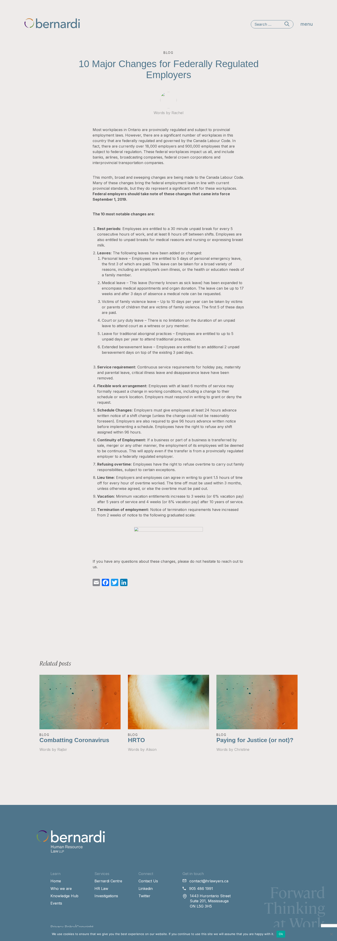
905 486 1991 (201, 888)
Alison (151, 749)
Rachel (177, 112)
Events (56, 903)
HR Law (101, 888)
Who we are (61, 888)
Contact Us (148, 881)
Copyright (84, 927)
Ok (281, 934)
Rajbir (62, 749)
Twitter (144, 896)
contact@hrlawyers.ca (208, 881)
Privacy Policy (62, 927)
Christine (241, 749)
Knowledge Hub (64, 896)
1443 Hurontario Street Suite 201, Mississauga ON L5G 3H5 (210, 901)
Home (55, 881)
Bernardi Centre (108, 881)
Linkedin (145, 888)
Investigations (106, 896)
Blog (44, 735)
